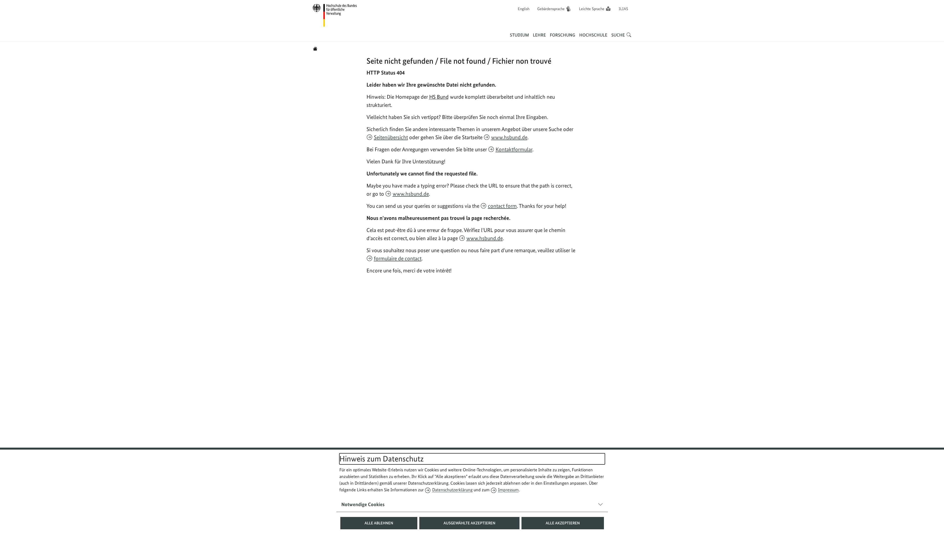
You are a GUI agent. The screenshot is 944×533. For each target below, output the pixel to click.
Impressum (508, 489)
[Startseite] (315, 49)
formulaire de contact (398, 258)
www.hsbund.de (509, 137)
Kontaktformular (514, 149)
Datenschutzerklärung (452, 489)
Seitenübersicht (391, 137)
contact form (502, 206)
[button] (378, 523)
